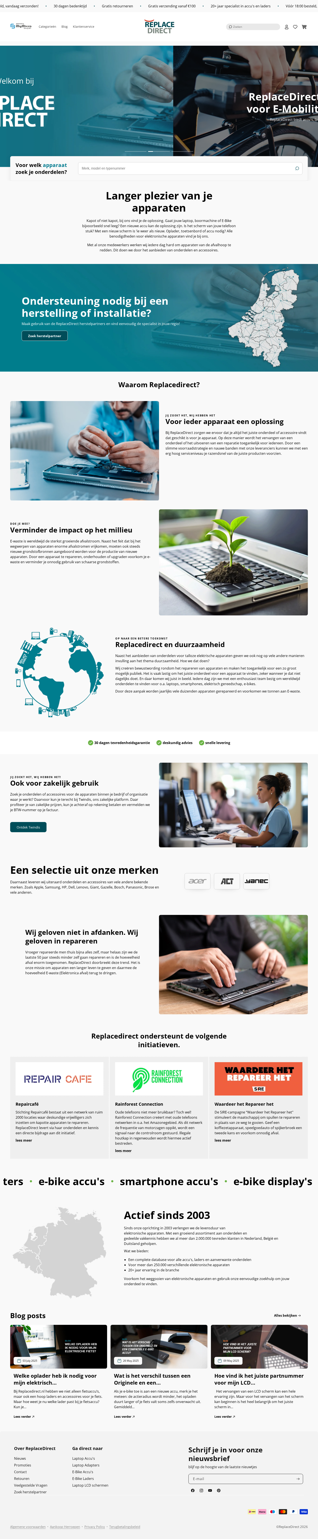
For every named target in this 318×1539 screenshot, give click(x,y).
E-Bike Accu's (82, 1471)
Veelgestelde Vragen (30, 1485)
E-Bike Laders (83, 1478)
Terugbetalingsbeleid (124, 1526)
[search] (190, 168)
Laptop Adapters (86, 1465)
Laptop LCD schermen (90, 1485)
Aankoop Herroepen (65, 1526)
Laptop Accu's (83, 1458)
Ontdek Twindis (28, 827)
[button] (253, 26)
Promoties (22, 1465)
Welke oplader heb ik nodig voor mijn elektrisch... (55, 1379)
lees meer (24, 1140)
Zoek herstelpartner (44, 336)
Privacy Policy (94, 1526)
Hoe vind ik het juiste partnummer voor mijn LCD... (259, 1379)
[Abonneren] (298, 1479)
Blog (64, 26)
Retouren (21, 1478)
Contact (20, 1471)
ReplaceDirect (289, 1526)
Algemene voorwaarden (28, 1526)
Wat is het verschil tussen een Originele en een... (152, 1379)
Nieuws (20, 1458)
